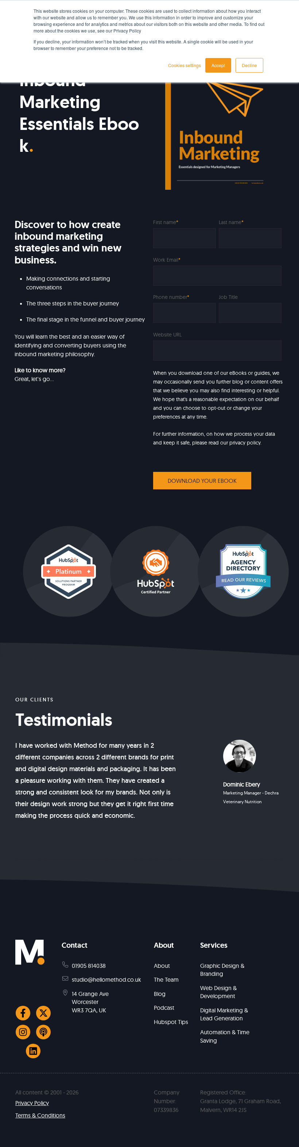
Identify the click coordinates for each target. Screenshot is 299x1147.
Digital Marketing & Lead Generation (224, 1014)
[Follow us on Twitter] (43, 1013)
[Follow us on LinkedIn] (33, 1051)
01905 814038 (89, 965)
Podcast (164, 1007)
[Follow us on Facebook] (23, 1013)
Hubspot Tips (171, 1021)
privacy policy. (245, 442)
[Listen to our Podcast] (43, 1032)
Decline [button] (249, 65)
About (162, 965)
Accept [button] (218, 65)
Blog (160, 993)
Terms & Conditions (40, 1115)
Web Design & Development (218, 992)
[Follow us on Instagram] (23, 1032)
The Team (166, 979)
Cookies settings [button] (184, 65)
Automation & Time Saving (224, 1036)
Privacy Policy (32, 1102)
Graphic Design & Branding (222, 969)
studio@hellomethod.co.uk (106, 979)
